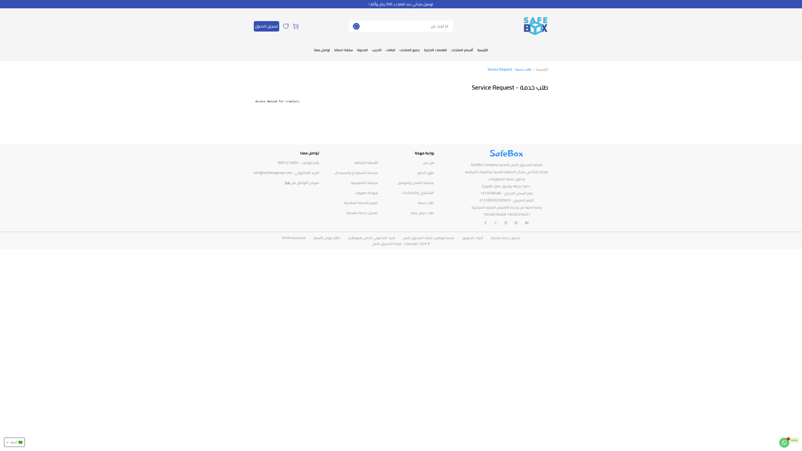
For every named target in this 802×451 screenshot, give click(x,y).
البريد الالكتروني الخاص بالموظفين (371, 238)
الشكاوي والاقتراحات (418, 192)
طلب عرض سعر (422, 212)
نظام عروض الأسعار (326, 238)
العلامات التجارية (435, 50)
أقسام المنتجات (462, 50)
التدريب (377, 50)
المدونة (362, 50)
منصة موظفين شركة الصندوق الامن (428, 238)
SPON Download (294, 238)
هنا (287, 182)
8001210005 (288, 163)
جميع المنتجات (410, 50)
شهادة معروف (366, 192)
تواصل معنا (322, 50)
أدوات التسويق (472, 238)
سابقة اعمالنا (343, 50)
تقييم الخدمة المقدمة (361, 202)
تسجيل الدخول (266, 26)
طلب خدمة (426, 202)
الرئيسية (482, 50)
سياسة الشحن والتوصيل (415, 182)
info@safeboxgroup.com (273, 173)
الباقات (390, 50)
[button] (14, 442)
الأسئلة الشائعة (366, 162)
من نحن (428, 162)
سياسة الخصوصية (364, 182)
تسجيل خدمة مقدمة (362, 212)
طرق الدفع (425, 172)
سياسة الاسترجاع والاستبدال (356, 172)
